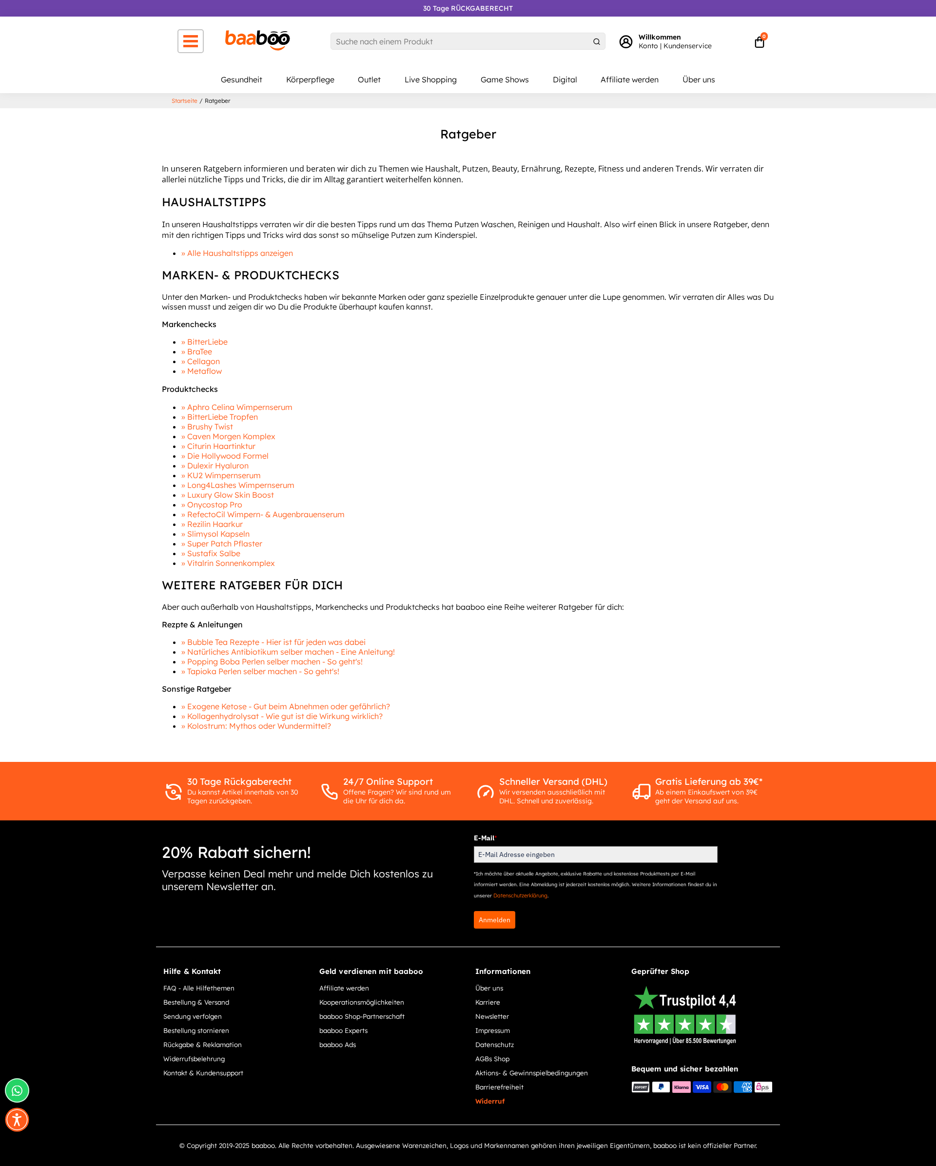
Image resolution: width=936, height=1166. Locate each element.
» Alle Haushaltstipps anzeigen (237, 253)
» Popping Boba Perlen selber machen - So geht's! (272, 661)
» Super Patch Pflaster (221, 543)
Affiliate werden (630, 79)
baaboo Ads (337, 1044)
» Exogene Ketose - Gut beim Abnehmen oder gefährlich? (285, 706)
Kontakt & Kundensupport (203, 1073)
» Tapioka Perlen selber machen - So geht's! (260, 671)
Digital (565, 79)
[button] (17, 1120)
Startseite (184, 100)
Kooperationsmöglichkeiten (361, 1002)
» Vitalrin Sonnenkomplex (228, 563)
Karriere (487, 1002)
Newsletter (492, 1016)
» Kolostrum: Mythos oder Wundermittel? (256, 726)
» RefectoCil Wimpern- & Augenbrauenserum (263, 514)
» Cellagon (200, 361)
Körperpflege (310, 79)
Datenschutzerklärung (520, 895)
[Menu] (190, 41)
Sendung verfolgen (192, 1016)
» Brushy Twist (207, 426)
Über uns (698, 79)
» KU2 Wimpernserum (221, 475)
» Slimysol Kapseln (215, 534)
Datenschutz (494, 1044)
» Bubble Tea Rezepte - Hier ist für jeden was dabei (273, 642)
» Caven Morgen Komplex (228, 436)
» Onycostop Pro (211, 504)
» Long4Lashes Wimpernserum (237, 485)
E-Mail (485, 838)
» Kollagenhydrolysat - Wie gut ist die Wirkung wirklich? (282, 716)
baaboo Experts (343, 1030)
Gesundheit (241, 79)
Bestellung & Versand (196, 1002)
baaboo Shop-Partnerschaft (362, 1016)
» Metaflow (201, 371)
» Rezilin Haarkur (212, 524)
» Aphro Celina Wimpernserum (236, 407)
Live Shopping (431, 79)
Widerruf (490, 1101)
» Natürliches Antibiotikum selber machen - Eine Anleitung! (288, 652)
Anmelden (494, 919)
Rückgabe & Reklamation (202, 1044)
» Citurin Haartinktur (218, 446)
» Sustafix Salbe (210, 553)
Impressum (492, 1030)
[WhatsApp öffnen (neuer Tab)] (17, 1090)
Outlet (369, 79)
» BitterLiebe (204, 342)
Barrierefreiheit (499, 1087)
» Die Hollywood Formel (225, 456)
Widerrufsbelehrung (194, 1058)
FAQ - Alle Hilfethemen (198, 988)
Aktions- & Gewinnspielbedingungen (531, 1073)
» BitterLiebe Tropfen (219, 417)
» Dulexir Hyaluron (215, 465)
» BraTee (196, 351)
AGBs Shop (492, 1058)
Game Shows (505, 79)
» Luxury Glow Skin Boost (227, 495)
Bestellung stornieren (196, 1030)
